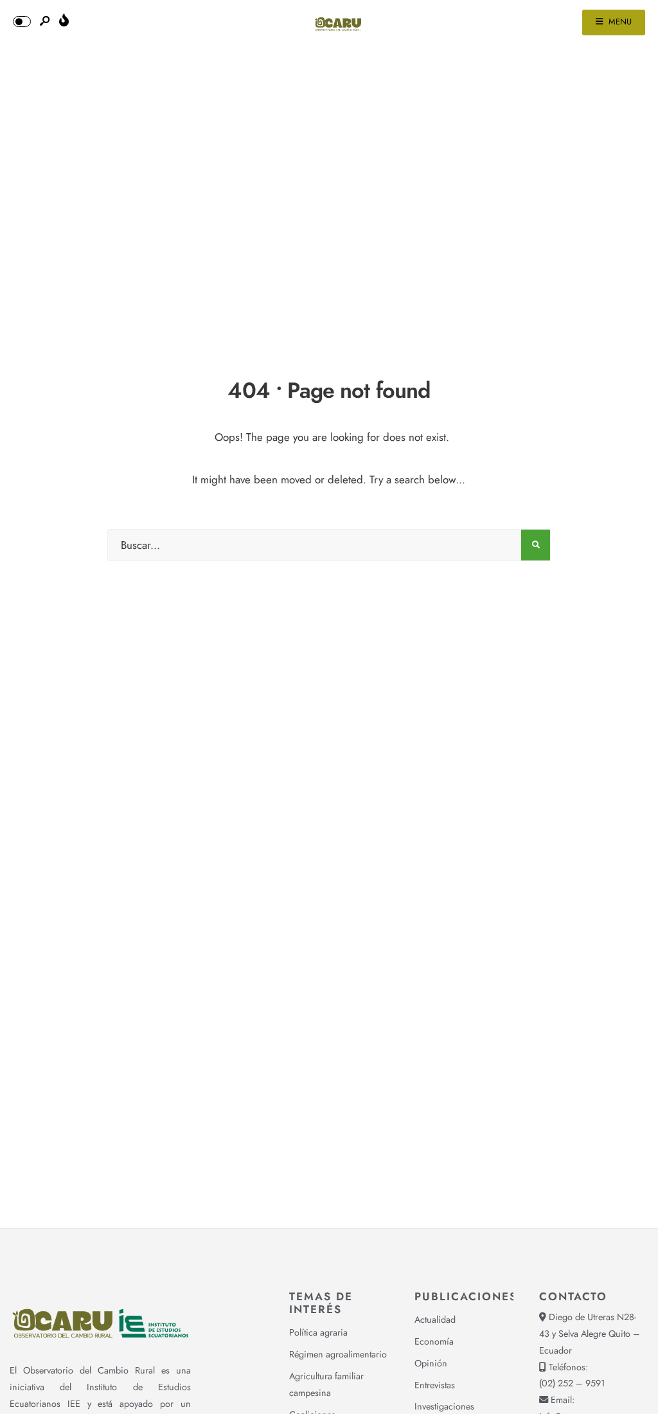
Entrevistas (434, 1385)
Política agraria (318, 1332)
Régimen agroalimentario (338, 1354)
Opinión (430, 1363)
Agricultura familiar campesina (326, 1384)
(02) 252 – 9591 (572, 1383)
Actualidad (435, 1319)
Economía (434, 1341)
